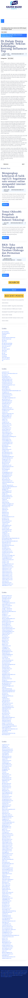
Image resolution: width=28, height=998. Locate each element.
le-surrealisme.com (6, 625)
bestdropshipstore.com (7, 800)
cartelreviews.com (6, 802)
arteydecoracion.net (7, 678)
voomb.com (5, 471)
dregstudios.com (6, 653)
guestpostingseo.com (7, 379)
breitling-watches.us (7, 610)
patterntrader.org (6, 498)
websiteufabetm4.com (7, 853)
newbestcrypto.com (7, 425)
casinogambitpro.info (7, 380)
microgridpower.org (6, 531)
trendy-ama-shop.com (7, 892)
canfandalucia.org (6, 916)
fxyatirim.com (5, 789)
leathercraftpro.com (7, 529)
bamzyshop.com (6, 905)
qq (2, 360)
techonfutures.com (6, 908)
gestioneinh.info (6, 886)
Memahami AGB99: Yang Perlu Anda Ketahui (12, 306)
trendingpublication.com (8, 564)
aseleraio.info (5, 509)
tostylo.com (5, 420)
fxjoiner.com (5, 939)
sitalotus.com (5, 501)
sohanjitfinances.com (7, 551)
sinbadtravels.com (6, 403)
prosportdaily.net (6, 888)
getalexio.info (5, 515)
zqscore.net (5, 508)
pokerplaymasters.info (7, 382)
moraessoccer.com (6, 656)
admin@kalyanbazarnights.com (17, 53)
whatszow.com (5, 795)
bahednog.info (5, 386)
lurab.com (4, 951)
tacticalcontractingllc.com (8, 555)
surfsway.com (5, 803)
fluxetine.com (5, 694)
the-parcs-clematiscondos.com (9, 373)
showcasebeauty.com (7, 627)
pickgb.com (5, 493)
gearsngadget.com (6, 826)
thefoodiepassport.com (7, 706)
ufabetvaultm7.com (7, 846)
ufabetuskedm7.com (7, 575)
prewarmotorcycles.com (8, 621)
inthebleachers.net (6, 721)
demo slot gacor (6, 357)
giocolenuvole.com (6, 783)
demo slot (4, 341)
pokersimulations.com (7, 833)
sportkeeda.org (5, 519)
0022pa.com (5, 641)
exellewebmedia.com (7, 400)
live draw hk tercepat (7, 344)
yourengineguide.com (7, 918)
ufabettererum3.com (7, 565)
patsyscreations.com (7, 765)
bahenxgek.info (5, 387)
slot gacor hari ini (9, 973)
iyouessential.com (6, 785)
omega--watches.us (7, 608)
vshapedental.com (6, 915)
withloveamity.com (6, 786)
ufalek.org (4, 483)
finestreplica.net (6, 862)
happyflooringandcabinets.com (9, 486)
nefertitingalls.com (6, 763)
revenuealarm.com (6, 949)
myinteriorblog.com (6, 901)
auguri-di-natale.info (7, 605)
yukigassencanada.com (7, 816)
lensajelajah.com (6, 769)
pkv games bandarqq (7, 343)
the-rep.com (5, 635)
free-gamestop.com (7, 402)
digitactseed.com (6, 806)
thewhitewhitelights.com (8, 686)
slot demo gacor (6, 349)
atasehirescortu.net (6, 465)
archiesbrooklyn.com (7, 668)
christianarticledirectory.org (8, 733)
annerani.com (5, 638)
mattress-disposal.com (7, 485)
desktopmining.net (6, 720)
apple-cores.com (6, 716)
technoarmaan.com (7, 934)
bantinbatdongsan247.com (8, 385)
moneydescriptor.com (7, 442)
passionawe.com (6, 536)
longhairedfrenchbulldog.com (9, 436)
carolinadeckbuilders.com (8, 631)
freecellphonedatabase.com (9, 397)
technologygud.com (7, 491)
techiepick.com (5, 903)
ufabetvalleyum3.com (7, 579)
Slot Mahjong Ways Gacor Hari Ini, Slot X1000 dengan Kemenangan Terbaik (13, 28)
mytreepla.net (5, 832)
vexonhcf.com (5, 617)
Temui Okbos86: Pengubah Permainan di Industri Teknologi (13, 215)
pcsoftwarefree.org (6, 779)
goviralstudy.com (6, 713)
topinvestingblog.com (7, 633)
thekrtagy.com (5, 922)
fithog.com (4, 680)
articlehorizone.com (6, 818)
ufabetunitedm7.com (7, 574)
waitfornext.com (6, 878)
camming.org (5, 753)
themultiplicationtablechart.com (10, 729)
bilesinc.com (5, 644)
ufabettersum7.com (7, 568)
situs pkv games (6, 333)
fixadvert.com (5, 613)
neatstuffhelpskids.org (7, 654)
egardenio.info (5, 512)
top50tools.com (6, 634)
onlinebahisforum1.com (7, 750)
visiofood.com (5, 895)
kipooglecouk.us (6, 701)
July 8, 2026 (6, 222)
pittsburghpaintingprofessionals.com (10, 538)
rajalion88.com (5, 755)
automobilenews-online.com (9, 929)
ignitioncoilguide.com (7, 952)
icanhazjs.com (5, 710)
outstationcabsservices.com (9, 921)
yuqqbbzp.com (5, 819)
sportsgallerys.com (6, 461)
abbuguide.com (6, 790)
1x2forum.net (5, 746)
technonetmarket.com (7, 871)
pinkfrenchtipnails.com (7, 458)
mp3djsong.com (6, 601)
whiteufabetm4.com (7, 855)
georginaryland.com (7, 683)
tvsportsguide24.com (7, 473)
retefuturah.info (6, 866)
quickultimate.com (6, 542)
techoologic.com (6, 909)
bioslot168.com (5, 955)
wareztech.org (5, 406)
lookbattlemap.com (6, 416)
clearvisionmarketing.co (7, 879)
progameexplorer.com (7, 945)
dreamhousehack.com (7, 926)
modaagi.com (5, 647)
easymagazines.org (6, 525)
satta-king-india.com (7, 815)
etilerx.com (4, 861)
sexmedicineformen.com (8, 545)
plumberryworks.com (7, 539)
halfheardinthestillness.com (8, 690)
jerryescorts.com (6, 468)
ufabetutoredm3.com (7, 577)
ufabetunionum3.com (7, 843)
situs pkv (7, 975)
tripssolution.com (6, 813)
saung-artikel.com (6, 429)
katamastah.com (6, 506)
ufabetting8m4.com (7, 842)
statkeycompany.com (7, 630)
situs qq (4, 336)
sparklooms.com (6, 554)
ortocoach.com (5, 535)
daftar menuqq (4, 971)
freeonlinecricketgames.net (8, 664)
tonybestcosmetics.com (8, 936)
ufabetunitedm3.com (7, 572)
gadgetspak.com (6, 825)
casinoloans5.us (5, 699)
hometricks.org (5, 528)
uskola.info (4, 875)
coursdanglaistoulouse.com (8, 603)
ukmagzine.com (6, 405)
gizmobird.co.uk (5, 600)
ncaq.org (4, 772)
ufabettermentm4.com (7, 567)
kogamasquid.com (6, 727)
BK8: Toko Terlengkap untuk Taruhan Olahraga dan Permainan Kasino (13, 250)
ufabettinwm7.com (6, 569)
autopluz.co (5, 614)
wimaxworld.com (6, 663)
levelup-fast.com (6, 830)
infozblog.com (5, 671)
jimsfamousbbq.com (7, 595)
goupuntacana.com (7, 756)
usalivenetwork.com (6, 393)
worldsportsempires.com (8, 503)
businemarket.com (6, 439)
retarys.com (5, 412)
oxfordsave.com (6, 426)
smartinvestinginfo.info (7, 868)
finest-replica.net (6, 885)
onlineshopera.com (6, 775)
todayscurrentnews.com (8, 559)
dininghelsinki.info (6, 858)
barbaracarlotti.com (7, 719)
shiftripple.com (5, 546)
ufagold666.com (6, 899)
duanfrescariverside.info (7, 859)
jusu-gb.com (5, 375)
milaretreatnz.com (6, 646)
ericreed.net (5, 693)
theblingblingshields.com (8, 456)
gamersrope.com (6, 399)
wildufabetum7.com (7, 585)
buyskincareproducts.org (8, 724)
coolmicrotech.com (6, 925)
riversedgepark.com (6, 757)
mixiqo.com (5, 532)
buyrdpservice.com (6, 418)
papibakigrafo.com (6, 709)
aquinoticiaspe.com (6, 435)
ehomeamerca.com (7, 796)
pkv (15, 975)
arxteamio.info (5, 514)
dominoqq (19, 971)
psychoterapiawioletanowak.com (10, 541)
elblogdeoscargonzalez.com (8, 674)
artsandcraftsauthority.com (8, 956)
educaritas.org (5, 767)
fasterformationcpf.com (8, 413)
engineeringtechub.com (8, 466)
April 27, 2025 (6, 189)
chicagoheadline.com (7, 752)
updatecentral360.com (7, 505)
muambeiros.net (6, 670)
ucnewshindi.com (6, 396)
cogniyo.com (5, 524)
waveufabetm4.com (7, 850)
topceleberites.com (6, 840)
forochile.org (5, 657)
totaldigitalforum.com (7, 932)
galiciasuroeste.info (6, 650)
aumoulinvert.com (6, 704)
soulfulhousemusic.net (7, 552)
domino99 (4, 354)
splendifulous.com (6, 838)
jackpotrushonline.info (7, 395)
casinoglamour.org (6, 730)
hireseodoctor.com (6, 828)
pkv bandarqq (5, 331)
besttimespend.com (7, 521)
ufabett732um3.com (7, 873)
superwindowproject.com (8, 707)
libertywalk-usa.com (7, 597)
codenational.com (6, 944)
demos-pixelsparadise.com (8, 618)
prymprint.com (5, 518)
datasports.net (5, 463)
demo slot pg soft (6, 346)
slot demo (4, 340)
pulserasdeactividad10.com (8, 717)
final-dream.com (6, 883)
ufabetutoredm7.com (7, 578)
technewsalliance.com (7, 869)
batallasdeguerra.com (7, 651)
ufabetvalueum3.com (7, 845)
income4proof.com (6, 766)
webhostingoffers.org (7, 793)
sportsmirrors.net (6, 462)
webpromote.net (6, 676)
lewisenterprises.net (6, 777)
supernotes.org (5, 502)
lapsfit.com (4, 829)
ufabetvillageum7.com (7, 848)
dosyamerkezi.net (6, 624)
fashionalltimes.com (7, 931)
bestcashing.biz (5, 666)
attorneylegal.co (6, 469)
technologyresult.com (7, 792)
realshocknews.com (6, 492)
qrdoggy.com (5, 489)
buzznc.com (5, 938)
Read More (6, 205)
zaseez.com (5, 759)
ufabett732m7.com (6, 893)
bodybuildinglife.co (6, 488)
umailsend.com (5, 410)
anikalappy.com (6, 856)
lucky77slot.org (5, 478)
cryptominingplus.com (7, 433)
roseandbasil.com (6, 684)
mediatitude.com (6, 620)
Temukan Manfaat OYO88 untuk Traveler (12, 309)
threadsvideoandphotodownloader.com (11, 390)
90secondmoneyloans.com (8, 809)
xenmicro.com (5, 773)
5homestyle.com (6, 734)
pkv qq (3, 353)
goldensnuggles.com (7, 415)
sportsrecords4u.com (7, 839)
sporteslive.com (6, 455)
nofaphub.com (5, 762)
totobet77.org (5, 562)
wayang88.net (5, 852)
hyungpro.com (5, 450)
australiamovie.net (6, 598)
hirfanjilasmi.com (6, 526)
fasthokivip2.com (6, 430)
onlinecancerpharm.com (8, 482)
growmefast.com (6, 479)
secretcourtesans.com (7, 749)
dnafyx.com (5, 782)
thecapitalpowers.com (7, 556)
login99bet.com (6, 747)
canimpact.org (5, 711)
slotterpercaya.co (6, 548)
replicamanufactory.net (7, 835)
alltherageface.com (6, 942)
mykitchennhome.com (7, 703)
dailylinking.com (6, 780)
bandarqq (4, 356)
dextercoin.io (5, 731)
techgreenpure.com (7, 799)
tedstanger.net (5, 872)
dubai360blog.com (6, 476)
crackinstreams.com (7, 823)
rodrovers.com (5, 812)
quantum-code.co (6, 881)
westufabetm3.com (6, 582)
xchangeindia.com (6, 924)
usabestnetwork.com (7, 408)
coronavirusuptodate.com (8, 822)
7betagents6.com (6, 820)
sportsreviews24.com (7, 475)
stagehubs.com (5, 744)
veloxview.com (5, 581)
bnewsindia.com (6, 902)
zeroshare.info (5, 643)
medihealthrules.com (7, 912)
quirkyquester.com (6, 544)
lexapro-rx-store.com (7, 723)
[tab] (2, 21)
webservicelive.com (6, 958)
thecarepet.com (6, 376)
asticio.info (4, 511)
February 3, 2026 (6, 53)
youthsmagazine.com (7, 443)
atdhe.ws (4, 687)
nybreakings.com (6, 919)
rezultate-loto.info (6, 836)
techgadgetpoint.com (7, 472)
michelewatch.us (6, 607)
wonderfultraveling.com (7, 660)
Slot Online (4, 32)
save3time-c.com (6, 615)
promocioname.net (6, 661)
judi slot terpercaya (6, 339)
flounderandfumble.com (8, 863)
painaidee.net (5, 445)
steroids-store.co (6, 677)
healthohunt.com (6, 865)
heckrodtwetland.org (7, 688)
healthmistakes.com (7, 495)
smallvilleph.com (6, 648)
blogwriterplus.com (6, 377)
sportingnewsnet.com (7, 452)
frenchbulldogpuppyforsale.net (9, 726)
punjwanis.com (5, 372)
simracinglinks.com (6, 623)
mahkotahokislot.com (7, 481)
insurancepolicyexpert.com (8, 628)
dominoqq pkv (12, 971)
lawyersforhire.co (6, 438)
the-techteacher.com (7, 928)
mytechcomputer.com (7, 954)
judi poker (4, 334)
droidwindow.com (6, 896)
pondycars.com (5, 906)
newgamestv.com (6, 459)
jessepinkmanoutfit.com (8, 409)
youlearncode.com (6, 787)
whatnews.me (5, 882)
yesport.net (4, 419)
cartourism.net (5, 714)
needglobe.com (6, 534)
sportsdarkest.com (6, 446)
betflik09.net (5, 770)
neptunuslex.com (6, 604)
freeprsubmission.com (7, 898)
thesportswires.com (6, 449)
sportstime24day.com (7, 453)
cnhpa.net (4, 499)
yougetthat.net (5, 422)
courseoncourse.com (7, 383)
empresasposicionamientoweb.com (10, 935)
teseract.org (5, 891)
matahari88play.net (6, 440)
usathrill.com (5, 914)
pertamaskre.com (6, 389)
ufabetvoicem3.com (7, 849)
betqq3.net (4, 697)
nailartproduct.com (6, 805)
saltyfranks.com (6, 637)
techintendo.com (6, 797)
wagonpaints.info (6, 876)
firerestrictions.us (6, 667)
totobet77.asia (5, 561)
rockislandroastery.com (7, 946)
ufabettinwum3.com (7, 571)
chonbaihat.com (6, 673)
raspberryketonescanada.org (9, 911)
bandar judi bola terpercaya (8, 337)
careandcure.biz (6, 522)
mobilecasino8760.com (7, 696)
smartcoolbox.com (6, 549)
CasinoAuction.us (6, 700)
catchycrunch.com (6, 760)
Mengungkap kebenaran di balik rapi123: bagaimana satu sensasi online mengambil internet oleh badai (14, 180)
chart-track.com (6, 658)
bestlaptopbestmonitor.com (8, 681)
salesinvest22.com (6, 889)
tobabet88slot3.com (7, 558)
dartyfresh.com (5, 776)
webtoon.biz (5, 448)
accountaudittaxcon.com (8, 516)
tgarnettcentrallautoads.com (9, 611)
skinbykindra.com (6, 941)
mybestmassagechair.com (8, 691)
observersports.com (6, 432)
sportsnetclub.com (6, 423)
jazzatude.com (5, 640)
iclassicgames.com (6, 428)
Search (14, 282)
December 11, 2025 (7, 258)
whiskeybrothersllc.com (7, 584)
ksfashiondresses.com (7, 496)
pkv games (4, 972)
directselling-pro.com (7, 948)
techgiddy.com (5, 392)
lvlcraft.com (5, 808)
